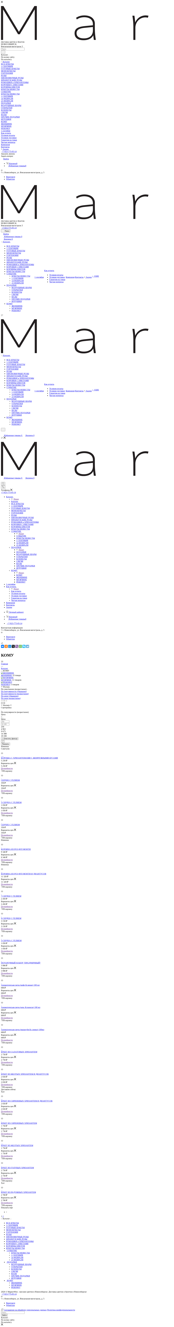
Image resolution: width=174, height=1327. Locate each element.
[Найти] (3, 52)
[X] (13, 646)
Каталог (14, 501)
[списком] (4, 701)
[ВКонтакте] (2, 646)
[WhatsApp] (20, 646)
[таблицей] (6, 701)
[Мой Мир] (9, 646)
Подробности (7, 768)
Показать (5, 744)
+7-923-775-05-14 (9, 151)
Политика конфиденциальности (61, 1310)
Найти (4, 1315)
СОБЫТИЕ (21, 536)
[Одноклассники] (6, 646)
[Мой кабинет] (2, 433)
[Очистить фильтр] (3, 741)
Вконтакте (10, 177)
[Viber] (16, 646)
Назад (16, 499)
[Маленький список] (2, 703)
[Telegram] (27, 646)
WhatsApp (10, 179)
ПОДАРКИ (21, 552)
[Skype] (23, 646)
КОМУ (19, 575)
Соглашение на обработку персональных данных (25, 1310)
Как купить (16, 591)
